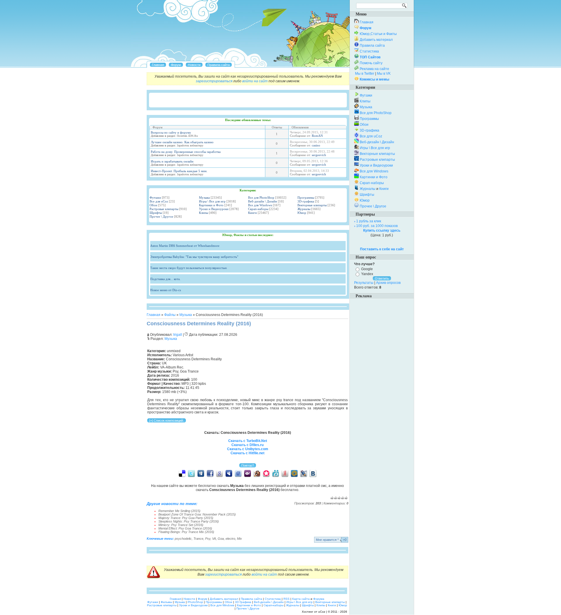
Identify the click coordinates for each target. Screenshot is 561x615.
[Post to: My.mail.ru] (294, 473)
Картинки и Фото (211, 205)
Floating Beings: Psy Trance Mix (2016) (186, 532)
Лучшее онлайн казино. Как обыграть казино (182, 142)
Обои (153, 205)
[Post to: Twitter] (191, 473)
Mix (239, 538)
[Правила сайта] (218, 65)
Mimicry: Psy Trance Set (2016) (180, 525)
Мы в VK (384, 73)
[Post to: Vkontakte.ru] (313, 473)
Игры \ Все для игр (212, 201)
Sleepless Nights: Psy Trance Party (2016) (188, 521)
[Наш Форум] (176, 65)
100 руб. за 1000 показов (377, 226)
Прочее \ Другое (161, 216)
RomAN (317, 135)
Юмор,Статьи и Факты (378, 34)
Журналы (303, 209)
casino (316, 145)
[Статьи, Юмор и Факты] (194, 65)
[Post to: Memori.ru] (266, 473)
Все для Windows (260, 205)
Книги (252, 212)
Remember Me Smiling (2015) (179, 511)
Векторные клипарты (312, 205)
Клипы (203, 212)
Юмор (301, 212)
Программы (305, 197)
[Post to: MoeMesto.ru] (275, 473)
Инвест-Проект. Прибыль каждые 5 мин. (179, 171)
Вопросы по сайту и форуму (171, 132)
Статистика (369, 51)
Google (367, 269)
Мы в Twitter (364, 73)
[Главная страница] (158, 65)
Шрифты (156, 212)
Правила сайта (372, 45)
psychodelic (183, 538)
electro (230, 538)
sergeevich (319, 155)
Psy (207, 538)
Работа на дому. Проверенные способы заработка (186, 151)
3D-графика (305, 201)
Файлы (170, 315)
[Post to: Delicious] (182, 473)
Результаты (363, 283)
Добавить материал (376, 40)
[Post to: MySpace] (228, 473)
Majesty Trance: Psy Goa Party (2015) (185, 518)
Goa (221, 538)
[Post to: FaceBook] (210, 473)
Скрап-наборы (258, 209)
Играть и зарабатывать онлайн (172, 161)
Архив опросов (388, 283)
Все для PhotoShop (261, 197)
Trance (198, 538)
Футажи (155, 197)
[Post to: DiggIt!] (200, 473)
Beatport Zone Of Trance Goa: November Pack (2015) (197, 514)
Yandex (367, 274)
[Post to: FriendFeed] (238, 473)
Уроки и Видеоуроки (213, 209)
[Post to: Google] (219, 473)
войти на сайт (255, 81)
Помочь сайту (371, 63)
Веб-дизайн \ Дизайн (262, 201)
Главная (153, 315)
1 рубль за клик (368, 221)
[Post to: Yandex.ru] (285, 473)
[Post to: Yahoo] (247, 473)
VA (214, 538)
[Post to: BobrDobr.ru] (257, 473)
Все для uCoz (159, 201)
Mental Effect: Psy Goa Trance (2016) (185, 528)
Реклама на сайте (374, 69)
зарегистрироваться (214, 81)
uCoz (321, 611)
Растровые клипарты (164, 209)
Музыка (204, 197)
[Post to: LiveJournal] (303, 473)
